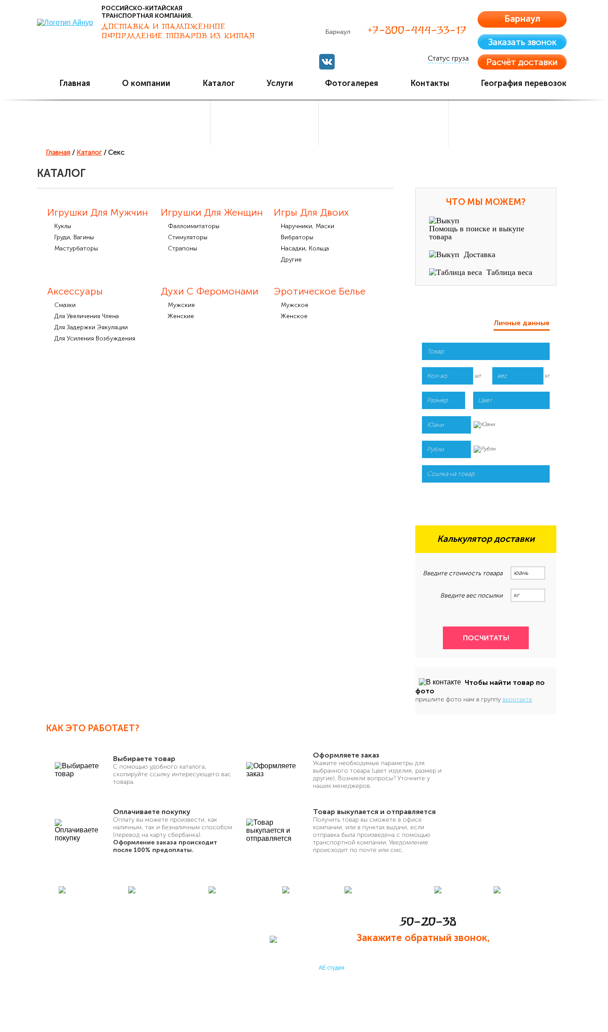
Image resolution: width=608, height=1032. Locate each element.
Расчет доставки (195, 946)
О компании (146, 83)
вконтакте (517, 699)
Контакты (429, 83)
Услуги (280, 83)
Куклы (62, 226)
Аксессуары (75, 291)
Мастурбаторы (76, 248)
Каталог (219, 83)
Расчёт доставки (522, 62)
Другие (291, 259)
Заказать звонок (522, 42)
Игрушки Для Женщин (212, 212)
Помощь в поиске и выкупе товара (476, 233)
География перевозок (524, 83)
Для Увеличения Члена (86, 316)
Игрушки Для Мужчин (97, 212)
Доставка (479, 254)
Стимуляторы (187, 237)
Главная (74, 83)
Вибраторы (297, 237)
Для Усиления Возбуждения (94, 338)
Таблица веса (509, 272)
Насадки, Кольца (305, 248)
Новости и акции (373, 907)
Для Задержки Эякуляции (91, 327)
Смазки (65, 305)
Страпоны (182, 248)
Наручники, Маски (307, 226)
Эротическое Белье (319, 291)
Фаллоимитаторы (193, 226)
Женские (181, 316)
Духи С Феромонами (209, 291)
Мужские (181, 305)
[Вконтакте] (327, 62)
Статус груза (448, 58)
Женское (294, 316)
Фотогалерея (351, 83)
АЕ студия (332, 968)
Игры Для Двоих (311, 212)
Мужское (294, 305)
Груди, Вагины (74, 237)
